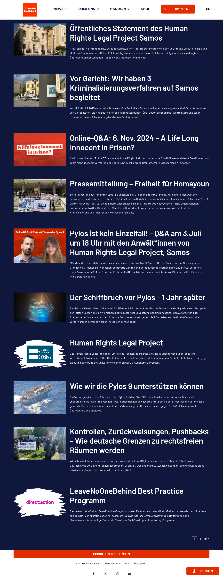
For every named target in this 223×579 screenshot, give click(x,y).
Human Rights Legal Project (116, 342)
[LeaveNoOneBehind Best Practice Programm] (40, 502)
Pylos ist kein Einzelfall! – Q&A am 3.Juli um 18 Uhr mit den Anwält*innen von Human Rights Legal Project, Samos (135, 242)
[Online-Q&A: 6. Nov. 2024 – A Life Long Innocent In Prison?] (40, 149)
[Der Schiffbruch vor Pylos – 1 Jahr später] (40, 307)
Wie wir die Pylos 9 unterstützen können (137, 386)
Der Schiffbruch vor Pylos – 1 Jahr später (137, 297)
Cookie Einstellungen (111, 554)
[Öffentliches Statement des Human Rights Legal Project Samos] (40, 39)
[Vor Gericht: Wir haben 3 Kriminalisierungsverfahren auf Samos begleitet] (40, 90)
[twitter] (105, 574)
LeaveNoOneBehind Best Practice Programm (126, 495)
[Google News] (129, 574)
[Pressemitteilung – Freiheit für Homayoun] (40, 195)
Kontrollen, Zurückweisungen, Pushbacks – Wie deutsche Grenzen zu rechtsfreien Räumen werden (139, 440)
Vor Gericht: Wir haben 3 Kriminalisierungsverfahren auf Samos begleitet (134, 87)
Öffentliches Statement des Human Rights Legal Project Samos (129, 32)
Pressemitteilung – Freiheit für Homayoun (139, 183)
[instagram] (117, 574)
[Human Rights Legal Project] (40, 354)
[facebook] (93, 574)
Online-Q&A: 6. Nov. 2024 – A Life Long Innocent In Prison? (134, 142)
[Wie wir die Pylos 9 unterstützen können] (40, 397)
